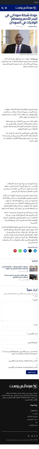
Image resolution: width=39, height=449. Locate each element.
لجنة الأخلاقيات (33, 425)
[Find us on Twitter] (35, 436)
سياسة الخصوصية (32, 419)
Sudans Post (32, 26)
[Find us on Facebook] (37, 436)
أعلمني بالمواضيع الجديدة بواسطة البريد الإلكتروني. (23, 367)
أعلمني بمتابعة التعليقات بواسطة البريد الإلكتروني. (23, 361)
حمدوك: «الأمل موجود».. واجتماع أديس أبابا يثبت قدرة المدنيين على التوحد (15, 267)
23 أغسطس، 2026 (22, 271)
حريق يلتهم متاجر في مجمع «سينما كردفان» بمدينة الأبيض (16, 276)
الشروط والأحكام (32, 416)
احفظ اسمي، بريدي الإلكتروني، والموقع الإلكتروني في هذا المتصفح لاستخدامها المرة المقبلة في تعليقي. (21, 352)
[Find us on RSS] (28, 436)
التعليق (35, 300)
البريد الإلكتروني (32, 334)
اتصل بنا (35, 414)
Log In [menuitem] (36, 2)
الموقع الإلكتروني (33, 342)
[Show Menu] (6, 8)
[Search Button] (3, 8)
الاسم (35, 325)
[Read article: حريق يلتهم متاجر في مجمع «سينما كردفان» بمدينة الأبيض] (34, 277)
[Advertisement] (19, 88)
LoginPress (34, 411)
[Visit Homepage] (25, 8)
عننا (37, 422)
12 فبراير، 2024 (20, 26)
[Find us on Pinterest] (32, 436)
